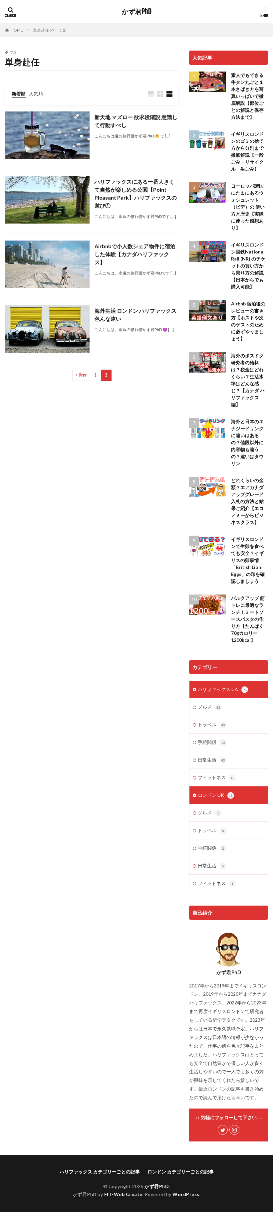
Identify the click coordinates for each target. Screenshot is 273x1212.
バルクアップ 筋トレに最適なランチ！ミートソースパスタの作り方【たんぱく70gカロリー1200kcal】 (248, 619)
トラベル (211, 724)
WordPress (185, 1194)
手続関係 (211, 742)
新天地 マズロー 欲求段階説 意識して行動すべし (136, 121)
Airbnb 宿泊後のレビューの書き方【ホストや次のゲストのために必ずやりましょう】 (248, 321)
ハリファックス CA (223, 689)
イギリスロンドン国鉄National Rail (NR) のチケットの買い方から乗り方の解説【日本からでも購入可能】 (248, 265)
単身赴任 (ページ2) (50, 30)
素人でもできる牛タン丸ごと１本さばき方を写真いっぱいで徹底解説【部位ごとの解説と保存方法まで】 (247, 96)
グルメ (209, 707)
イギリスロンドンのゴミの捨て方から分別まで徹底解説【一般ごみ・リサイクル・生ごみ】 (247, 151)
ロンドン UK (215, 795)
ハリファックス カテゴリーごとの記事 (100, 1171)
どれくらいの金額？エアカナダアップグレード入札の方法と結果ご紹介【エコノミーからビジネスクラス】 (247, 501)
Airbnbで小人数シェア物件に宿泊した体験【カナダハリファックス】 (135, 254)
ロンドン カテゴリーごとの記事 (180, 1171)
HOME (17, 30)
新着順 (19, 93)
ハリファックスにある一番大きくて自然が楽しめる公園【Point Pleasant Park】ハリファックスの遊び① (136, 193)
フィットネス (215, 777)
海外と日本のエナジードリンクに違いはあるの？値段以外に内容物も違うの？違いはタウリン (247, 442)
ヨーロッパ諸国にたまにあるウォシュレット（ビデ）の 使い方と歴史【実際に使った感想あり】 (248, 207)
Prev (83, 375)
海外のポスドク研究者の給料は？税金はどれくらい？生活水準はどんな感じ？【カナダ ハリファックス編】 (248, 380)
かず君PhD (136, 11)
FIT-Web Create (123, 1194)
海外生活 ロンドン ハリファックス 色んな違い (135, 314)
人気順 (36, 93)
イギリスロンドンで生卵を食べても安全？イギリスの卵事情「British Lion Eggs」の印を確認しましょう (248, 560)
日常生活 (211, 760)
